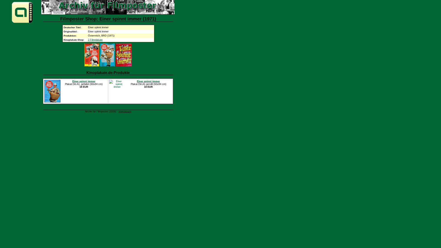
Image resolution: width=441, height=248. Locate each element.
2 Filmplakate (95, 39)
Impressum (125, 111)
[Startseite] (22, 22)
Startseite (58, 12)
